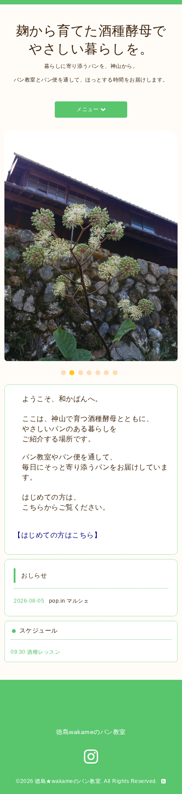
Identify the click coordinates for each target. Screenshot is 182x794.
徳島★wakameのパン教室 (68, 781)
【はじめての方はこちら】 (57, 535)
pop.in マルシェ (69, 601)
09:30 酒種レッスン (35, 652)
